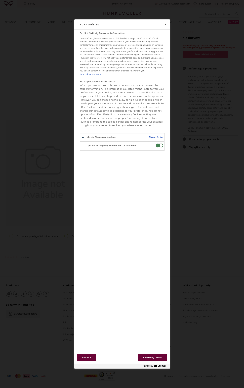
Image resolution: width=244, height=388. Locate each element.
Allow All (86, 357)
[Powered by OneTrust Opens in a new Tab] (155, 366)
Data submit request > (90, 74)
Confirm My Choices (152, 357)
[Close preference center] (165, 24)
